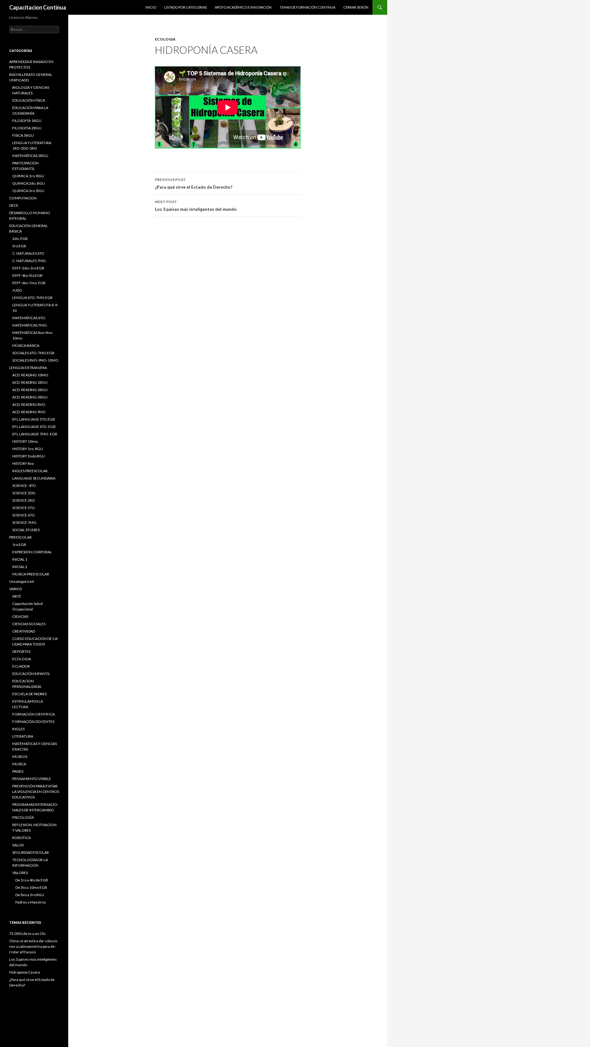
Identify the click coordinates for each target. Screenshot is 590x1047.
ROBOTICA (21, 837)
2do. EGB (20, 238)
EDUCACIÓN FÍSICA (28, 100)
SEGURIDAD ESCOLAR (30, 852)
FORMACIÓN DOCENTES (33, 721)
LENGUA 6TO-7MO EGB (32, 297)
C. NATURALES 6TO (28, 253)
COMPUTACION (23, 198)
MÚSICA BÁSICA (25, 345)
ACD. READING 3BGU (30, 397)
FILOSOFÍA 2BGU (26, 128)
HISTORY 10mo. (25, 441)
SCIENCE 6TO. (24, 515)
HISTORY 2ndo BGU (28, 456)
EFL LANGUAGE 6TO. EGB (34, 426)
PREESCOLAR (20, 537)
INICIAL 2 (19, 566)
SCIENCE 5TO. (24, 507)
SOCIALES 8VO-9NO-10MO (35, 360)
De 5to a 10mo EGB (31, 887)
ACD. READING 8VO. (29, 404)
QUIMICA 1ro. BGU (28, 176)
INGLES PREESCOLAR (30, 471)
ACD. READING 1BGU (30, 382)
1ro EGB (19, 544)
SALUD (18, 845)
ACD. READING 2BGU (30, 389)
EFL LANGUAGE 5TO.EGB (33, 419)
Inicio (151, 7)
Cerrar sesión (355, 7)
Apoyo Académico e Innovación (243, 7)
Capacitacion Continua (37, 7)
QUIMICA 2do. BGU (28, 183)
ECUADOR (21, 666)
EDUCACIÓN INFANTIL (31, 673)
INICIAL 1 (19, 559)
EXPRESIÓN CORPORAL (32, 552)
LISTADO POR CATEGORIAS (185, 7)
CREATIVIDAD (23, 631)
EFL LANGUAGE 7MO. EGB (34, 434)
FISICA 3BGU (23, 135)
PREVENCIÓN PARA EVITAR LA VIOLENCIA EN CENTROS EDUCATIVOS (35, 791)
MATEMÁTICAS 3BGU (30, 155)
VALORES (20, 872)
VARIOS (15, 588)
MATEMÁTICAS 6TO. (29, 318)
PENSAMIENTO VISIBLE (31, 778)
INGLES (18, 729)
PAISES (17, 771)
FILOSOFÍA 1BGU (26, 120)
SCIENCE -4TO (24, 485)
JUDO (17, 290)
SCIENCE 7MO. (24, 522)
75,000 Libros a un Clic (27, 933)
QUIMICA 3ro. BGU (28, 190)
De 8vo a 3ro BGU (29, 894)
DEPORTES (21, 651)
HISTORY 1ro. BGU (27, 448)
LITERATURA (22, 736)
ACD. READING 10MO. (30, 375)
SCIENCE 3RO (23, 500)
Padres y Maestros (30, 902)
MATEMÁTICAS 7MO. (30, 325)
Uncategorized (21, 581)
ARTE (16, 596)
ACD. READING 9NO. (29, 412)
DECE (13, 205)
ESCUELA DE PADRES (29, 694)
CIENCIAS (20, 616)
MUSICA (19, 764)
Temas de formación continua (307, 7)
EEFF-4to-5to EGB (27, 275)
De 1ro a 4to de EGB (31, 880)
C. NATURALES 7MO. (29, 260)
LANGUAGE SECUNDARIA (33, 478)
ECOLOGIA (165, 39)
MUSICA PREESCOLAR (30, 574)
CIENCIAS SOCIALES (28, 624)
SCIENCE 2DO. (24, 493)
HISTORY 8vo (23, 463)
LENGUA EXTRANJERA (28, 367)
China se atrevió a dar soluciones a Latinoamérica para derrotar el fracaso (33, 946)
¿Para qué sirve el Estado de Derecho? (193, 183)
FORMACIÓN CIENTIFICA (33, 714)
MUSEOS (19, 756)
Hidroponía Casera (24, 972)
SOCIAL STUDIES (26, 529)
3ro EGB (19, 246)
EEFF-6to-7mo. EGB (28, 282)
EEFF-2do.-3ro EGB (28, 268)
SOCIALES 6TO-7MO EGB (33, 353)
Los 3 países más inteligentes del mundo (196, 205)
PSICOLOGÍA (23, 817)
